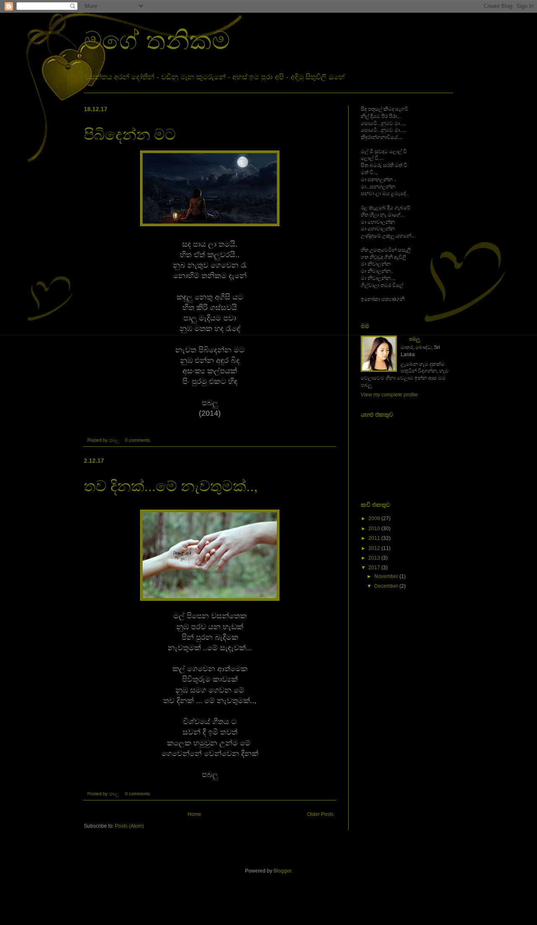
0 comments (137, 440)
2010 (374, 529)
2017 (374, 568)
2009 (374, 518)
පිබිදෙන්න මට (130, 134)
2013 (374, 558)
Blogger (282, 871)
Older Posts (320, 814)
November (386, 576)
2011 (374, 538)
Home (194, 814)
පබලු (414, 339)
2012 (374, 548)
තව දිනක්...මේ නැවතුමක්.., (171, 485)
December (386, 586)
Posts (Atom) (129, 826)
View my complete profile (389, 395)
